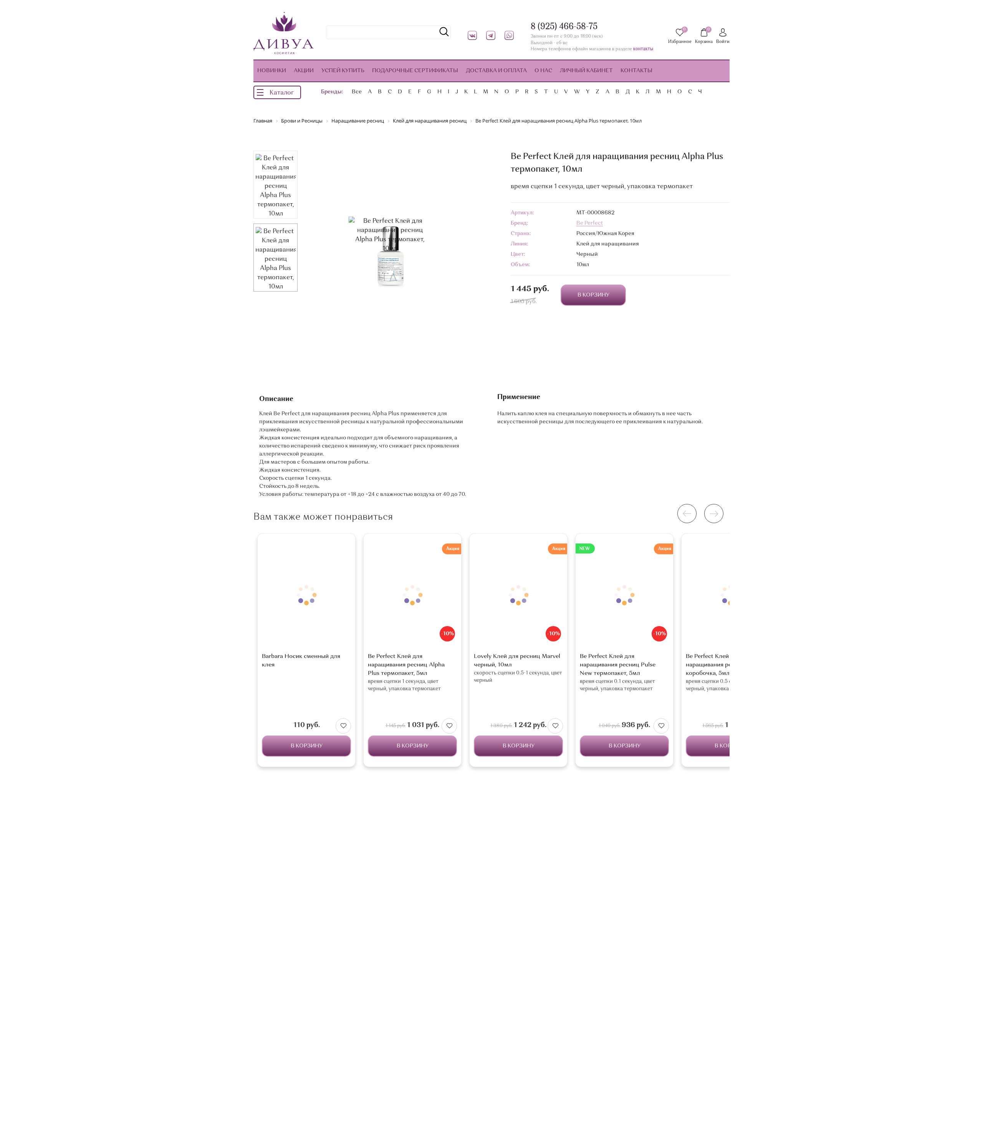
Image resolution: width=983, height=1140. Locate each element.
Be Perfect (589, 223)
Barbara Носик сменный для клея (301, 661)
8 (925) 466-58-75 (564, 26)
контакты (643, 49)
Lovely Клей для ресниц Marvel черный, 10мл (517, 661)
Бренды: (332, 91)
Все (357, 91)
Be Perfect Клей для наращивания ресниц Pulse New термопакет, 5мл (617, 665)
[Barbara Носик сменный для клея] (306, 595)
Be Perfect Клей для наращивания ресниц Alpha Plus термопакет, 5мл (406, 665)
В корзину (307, 746)
